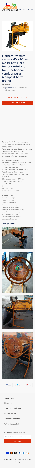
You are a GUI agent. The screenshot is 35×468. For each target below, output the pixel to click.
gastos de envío (10, 88)
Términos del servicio (12, 419)
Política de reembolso (12, 424)
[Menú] (32, 9)
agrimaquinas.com (15, 459)
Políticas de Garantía (12, 413)
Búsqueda (8, 403)
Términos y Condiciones (13, 408)
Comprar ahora (17, 103)
